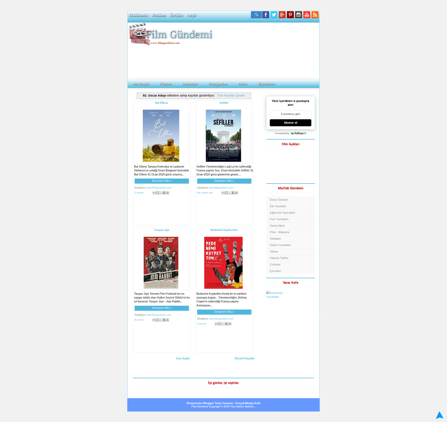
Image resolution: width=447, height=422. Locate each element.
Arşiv (192, 15)
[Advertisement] (266, 50)
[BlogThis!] (157, 192)
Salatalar (275, 238)
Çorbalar (275, 264)
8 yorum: (140, 319)
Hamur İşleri (277, 225)
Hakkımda (138, 15)
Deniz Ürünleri (279, 199)
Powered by (282, 133)
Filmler (166, 83)
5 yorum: (202, 323)
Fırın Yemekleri (279, 219)
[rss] (315, 14)
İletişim (176, 15)
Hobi (243, 83)
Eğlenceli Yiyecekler (282, 212)
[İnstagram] (298, 14)
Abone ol (290, 122)
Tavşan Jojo (161, 230)
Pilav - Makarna (279, 232)
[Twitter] (273, 14)
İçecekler (275, 270)
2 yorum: (140, 192)
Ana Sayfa (141, 83)
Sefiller (224, 102)
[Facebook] (265, 14)
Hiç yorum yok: (205, 192)
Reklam (159, 15)
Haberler (190, 83)
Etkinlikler (267, 83)
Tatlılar (274, 251)
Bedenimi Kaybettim (224, 230)
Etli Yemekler (278, 206)
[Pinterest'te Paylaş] (167, 192)
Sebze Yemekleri (280, 245)
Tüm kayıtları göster (231, 95)
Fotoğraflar (218, 83)
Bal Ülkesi (161, 102)
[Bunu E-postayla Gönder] (154, 192)
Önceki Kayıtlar (245, 358)
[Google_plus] (282, 14)
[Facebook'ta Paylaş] (164, 192)
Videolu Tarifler (279, 258)
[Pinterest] (290, 14)
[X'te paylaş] (161, 192)
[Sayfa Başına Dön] (439, 415)
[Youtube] (306, 14)
